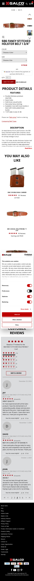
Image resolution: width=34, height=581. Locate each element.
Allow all (17, 314)
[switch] (29, 291)
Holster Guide (5, 513)
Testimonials (4, 552)
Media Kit (3, 547)
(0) (16, 360)
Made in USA (4, 516)
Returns (3, 539)
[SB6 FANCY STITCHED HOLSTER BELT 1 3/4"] (14, 26)
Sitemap (3, 554)
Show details (25, 309)
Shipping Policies (5, 536)
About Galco (4, 506)
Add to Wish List (21, 82)
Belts (20, 10)
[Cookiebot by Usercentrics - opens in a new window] (24, 255)
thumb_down (26, 418)
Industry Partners (6, 518)
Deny (17, 325)
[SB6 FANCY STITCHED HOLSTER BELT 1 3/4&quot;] (29, 21)
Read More (28, 148)
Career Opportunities (7, 544)
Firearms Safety (5, 531)
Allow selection (17, 319)
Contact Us (4, 541)
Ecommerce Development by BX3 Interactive (17, 575)
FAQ (2, 508)
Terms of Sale (5, 526)
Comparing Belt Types (9, 121)
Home (13, 10)
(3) (16, 356)
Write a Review (16, 373)
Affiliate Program (5, 521)
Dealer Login (4, 549)
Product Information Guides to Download (12, 529)
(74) (17, 353)
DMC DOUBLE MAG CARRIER (17, 192)
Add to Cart (8, 82)
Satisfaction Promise (7, 534)
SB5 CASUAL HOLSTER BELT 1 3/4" (17, 230)
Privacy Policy (5, 524)
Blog (2, 511)
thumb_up (21, 418)
